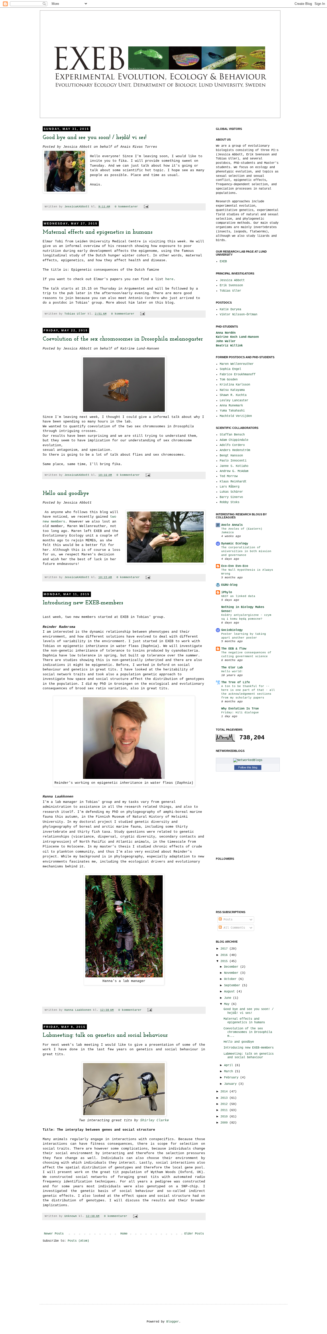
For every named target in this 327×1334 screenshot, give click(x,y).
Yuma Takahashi (232, 411)
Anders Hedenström (235, 450)
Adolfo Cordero (232, 445)
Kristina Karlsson (235, 385)
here (169, 279)
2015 (224, 961)
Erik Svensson (231, 285)
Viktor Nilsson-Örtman (238, 314)
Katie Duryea (230, 309)
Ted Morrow (229, 476)
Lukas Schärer (231, 492)
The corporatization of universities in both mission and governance (246, 551)
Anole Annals (232, 525)
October (231, 979)
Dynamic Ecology (234, 543)
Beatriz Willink (229, 345)
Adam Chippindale (234, 440)
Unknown (71, 1216)
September (233, 985)
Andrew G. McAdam (234, 471)
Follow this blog (247, 767)
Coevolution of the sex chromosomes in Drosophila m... (248, 1032)
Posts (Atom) (78, 1241)
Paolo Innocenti (233, 461)
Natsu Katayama (232, 390)
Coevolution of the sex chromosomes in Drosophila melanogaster (123, 339)
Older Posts (194, 1234)
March (229, 1071)
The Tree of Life (235, 682)
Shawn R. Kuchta (233, 395)
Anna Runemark (231, 405)
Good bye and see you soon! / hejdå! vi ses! (94, 138)
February (232, 1077)
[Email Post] (145, 206)
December (232, 967)
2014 (224, 1091)
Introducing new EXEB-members (83, 603)
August (230, 991)
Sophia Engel (230, 369)
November (232, 973)
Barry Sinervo (231, 497)
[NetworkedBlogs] (247, 760)
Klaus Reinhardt (233, 481)
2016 (224, 955)
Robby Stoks (229, 502)
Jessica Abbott (232, 280)
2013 (224, 1098)
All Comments (233, 928)
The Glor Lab (232, 667)
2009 (224, 1123)
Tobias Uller (76, 313)
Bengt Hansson (231, 455)
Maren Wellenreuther (237, 364)
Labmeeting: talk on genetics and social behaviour (105, 1035)
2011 (224, 1110)
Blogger (172, 1322)
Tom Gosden (229, 379)
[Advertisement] (231, 1209)
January (231, 1084)
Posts (227, 919)
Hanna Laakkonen (78, 1010)
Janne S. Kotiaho (234, 466)
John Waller (226, 341)
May (227, 1004)
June (228, 998)
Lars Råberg (229, 487)
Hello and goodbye (66, 493)
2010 (224, 1116)
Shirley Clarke (154, 1120)
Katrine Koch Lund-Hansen (237, 337)
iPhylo (226, 592)
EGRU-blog (229, 585)
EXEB (223, 261)
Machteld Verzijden (236, 416)
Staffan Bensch (232, 435)
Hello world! (232, 671)
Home (123, 1234)
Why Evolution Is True (240, 708)
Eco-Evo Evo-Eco (234, 566)
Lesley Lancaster (234, 400)
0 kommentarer (126, 206)
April (229, 1065)
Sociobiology (232, 630)
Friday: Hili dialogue (240, 712)
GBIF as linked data (238, 596)
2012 (224, 1104)
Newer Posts (54, 1234)
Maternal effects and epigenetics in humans (98, 232)
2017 (224, 949)
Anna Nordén (226, 333)
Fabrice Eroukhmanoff (237, 374)
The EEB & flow (233, 649)
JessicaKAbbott (77, 206)
